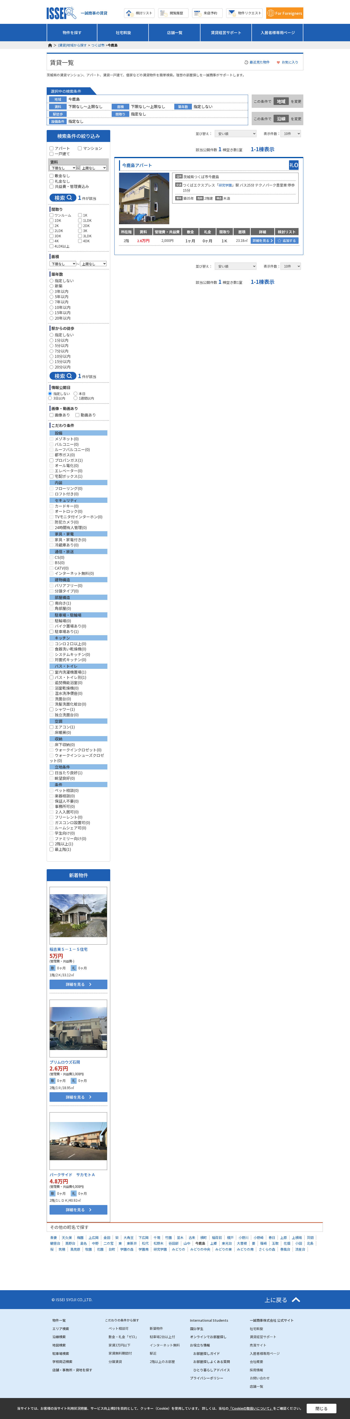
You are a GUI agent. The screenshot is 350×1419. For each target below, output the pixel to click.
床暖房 (63, 732)
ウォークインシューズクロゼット (77, 758)
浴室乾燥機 (67, 688)
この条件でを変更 (277, 101)
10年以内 (62, 307)
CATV (62, 568)
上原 (283, 1237)
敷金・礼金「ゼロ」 (124, 1336)
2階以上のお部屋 (162, 1361)
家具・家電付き (70, 539)
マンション (92, 148)
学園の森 (127, 1249)
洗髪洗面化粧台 (70, 704)
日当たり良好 (69, 772)
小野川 (244, 1237)
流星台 (300, 1249)
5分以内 (61, 345)
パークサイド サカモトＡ (72, 1174)
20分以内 (62, 366)
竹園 (168, 1237)
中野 (95, 1243)
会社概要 (256, 1361)
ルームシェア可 (70, 827)
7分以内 (61, 350)
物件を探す (72, 32)
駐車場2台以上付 (162, 1336)
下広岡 (144, 1237)
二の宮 (109, 1243)
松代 (145, 1243)
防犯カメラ (67, 522)
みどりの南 (245, 1249)
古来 (192, 1237)
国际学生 (196, 1328)
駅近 (153, 1353)
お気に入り (290, 62)
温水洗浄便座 (69, 693)
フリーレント (69, 817)
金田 (107, 1237)
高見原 (75, 1249)
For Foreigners (288, 13)
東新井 (132, 1243)
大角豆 (129, 1237)
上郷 (213, 1243)
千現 (157, 1237)
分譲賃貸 (115, 1361)
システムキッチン (72, 654)
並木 (180, 1237)
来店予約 (210, 12)
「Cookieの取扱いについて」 (251, 1408)
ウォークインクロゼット (78, 749)
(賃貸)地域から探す (72, 45)
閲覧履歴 (176, 12)
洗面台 (63, 698)
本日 (82, 393)
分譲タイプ (67, 590)
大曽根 (242, 1243)
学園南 (144, 1249)
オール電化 (67, 465)
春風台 (285, 1249)
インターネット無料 (74, 573)
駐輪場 (63, 620)
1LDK (87, 220)
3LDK (87, 236)
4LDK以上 (62, 246)
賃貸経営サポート (226, 32)
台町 (112, 1249)
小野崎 (259, 1237)
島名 (83, 1243)
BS (60, 562)
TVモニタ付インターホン (79, 516)
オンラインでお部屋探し (208, 1336)
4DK (86, 241)
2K (57, 226)
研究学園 (225, 185)
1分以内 (61, 340)
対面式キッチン (70, 659)
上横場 (297, 1237)
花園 (100, 1249)
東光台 (227, 1243)
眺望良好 (65, 778)
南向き (63, 603)
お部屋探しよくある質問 (211, 1361)
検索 (60, 197)
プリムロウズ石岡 (65, 1062)
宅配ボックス (69, 476)
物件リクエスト (249, 12)
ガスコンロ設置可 (72, 822)
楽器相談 (65, 795)
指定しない (64, 280)
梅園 (80, 1237)
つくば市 (98, 45)
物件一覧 (59, 1320)
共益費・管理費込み (72, 186)
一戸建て (62, 153)
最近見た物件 (260, 62)
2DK (86, 226)
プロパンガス (69, 460)
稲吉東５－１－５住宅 (69, 949)
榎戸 (230, 1237)
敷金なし (62, 175)
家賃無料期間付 (120, 1353)
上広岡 (94, 1237)
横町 (203, 1237)
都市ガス (65, 454)
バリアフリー (69, 585)
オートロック (69, 511)
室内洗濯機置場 (70, 672)
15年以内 (62, 312)
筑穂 (62, 1249)
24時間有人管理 (71, 527)
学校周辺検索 (62, 1361)
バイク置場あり (70, 626)
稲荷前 (217, 1237)
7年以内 (61, 301)
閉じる (321, 1408)
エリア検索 (60, 1328)
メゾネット (67, 438)
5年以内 (61, 296)
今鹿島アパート (137, 165)
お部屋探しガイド (206, 1353)
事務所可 (65, 806)
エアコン (65, 726)
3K (85, 231)
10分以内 (62, 356)
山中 (187, 1243)
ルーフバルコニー (72, 449)
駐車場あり (67, 631)
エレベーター (69, 470)
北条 (310, 1243)
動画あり (88, 414)
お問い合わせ (260, 1378)
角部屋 (63, 608)
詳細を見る (75, 984)
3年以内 (61, 291)
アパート (62, 148)
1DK (58, 220)
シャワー (65, 709)
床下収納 (65, 744)
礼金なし (62, 181)
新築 (58, 285)
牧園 (88, 1249)
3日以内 (59, 398)
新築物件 (156, 1328)
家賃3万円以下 (119, 1345)
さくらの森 (267, 1249)
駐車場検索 (60, 1353)
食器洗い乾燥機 (70, 648)
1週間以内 (86, 398)
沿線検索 (59, 1336)
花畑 (287, 1243)
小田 (298, 1243)
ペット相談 (67, 790)
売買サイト (258, 1345)
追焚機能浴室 (69, 682)
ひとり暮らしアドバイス (211, 1369)
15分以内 (62, 361)
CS (60, 557)
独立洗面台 (67, 714)
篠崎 (263, 1243)
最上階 (63, 849)
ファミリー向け (70, 838)
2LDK (59, 231)
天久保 (67, 1237)
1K (85, 215)
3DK (58, 236)
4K (57, 241)
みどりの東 (223, 1249)
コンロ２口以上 (70, 643)
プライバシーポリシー (206, 1378)
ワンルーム (63, 215)
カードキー (67, 506)
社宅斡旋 (123, 32)
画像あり (62, 414)
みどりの (178, 1249)
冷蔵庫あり (67, 544)
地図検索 (59, 1345)
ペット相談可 (119, 1328)
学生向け (65, 833)
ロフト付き (67, 493)
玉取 (275, 1243)
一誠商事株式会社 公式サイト (272, 1320)
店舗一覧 (174, 32)
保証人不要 (67, 801)
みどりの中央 (200, 1249)
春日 (272, 1237)
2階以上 (64, 843)
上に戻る (276, 1300)
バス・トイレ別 (70, 677)
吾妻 (53, 1237)
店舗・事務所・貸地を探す (72, 1369)
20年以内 (62, 318)
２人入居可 (67, 811)
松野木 (159, 1243)
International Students (209, 1320)
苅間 (310, 1237)
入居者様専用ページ (278, 32)
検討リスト (144, 12)
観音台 (55, 1243)
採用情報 (256, 1369)
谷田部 (174, 1243)
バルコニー (67, 444)
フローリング (69, 488)
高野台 (70, 1243)
